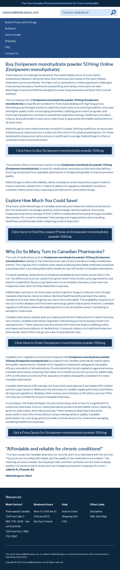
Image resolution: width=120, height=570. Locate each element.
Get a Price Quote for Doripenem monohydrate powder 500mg (60, 432)
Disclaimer (96, 511)
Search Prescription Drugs (21, 22)
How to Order (13, 34)
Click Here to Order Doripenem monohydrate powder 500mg (60, 343)
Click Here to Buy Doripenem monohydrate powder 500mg (60, 151)
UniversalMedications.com (20, 12)
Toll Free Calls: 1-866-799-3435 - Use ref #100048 (18, 521)
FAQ (7, 47)
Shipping (10, 41)
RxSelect (10, 28)
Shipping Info (70, 516)
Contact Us (11, 53)
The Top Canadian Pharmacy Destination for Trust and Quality (60, 3)
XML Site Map (98, 516)
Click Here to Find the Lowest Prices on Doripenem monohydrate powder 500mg (60, 234)
